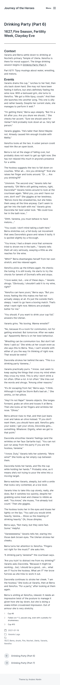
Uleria (36, 640)
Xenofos (8, 643)
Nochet (30, 640)
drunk (18, 640)
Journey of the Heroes (19, 8)
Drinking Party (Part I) (34, 64)
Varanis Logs (14, 634)
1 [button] (28, 82)
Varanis (43, 640)
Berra (12, 640)
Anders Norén (35, 679)
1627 (6, 640)
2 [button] (34, 106)
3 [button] (30, 469)
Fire (23, 640)
